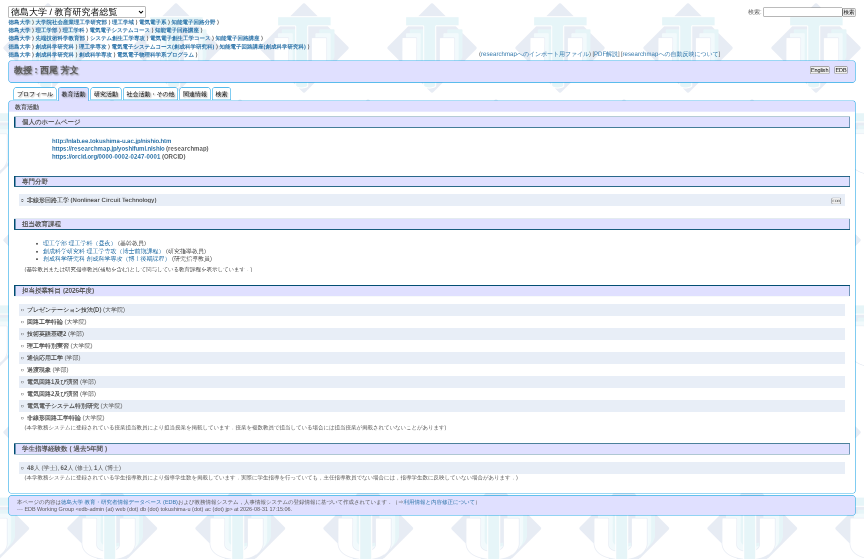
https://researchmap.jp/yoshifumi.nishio (108, 148)
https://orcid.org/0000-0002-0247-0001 (106, 156)
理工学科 (73, 30)
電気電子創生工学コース (180, 38)
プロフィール (35, 94)
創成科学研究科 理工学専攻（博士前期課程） (103, 251)
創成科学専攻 (95, 55)
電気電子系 (152, 22)
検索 (222, 94)
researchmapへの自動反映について (670, 54)
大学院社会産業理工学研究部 (71, 22)
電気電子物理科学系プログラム (155, 55)
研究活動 (106, 94)
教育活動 (74, 94)
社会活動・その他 (150, 94)
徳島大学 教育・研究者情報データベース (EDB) (119, 502)
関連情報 (195, 94)
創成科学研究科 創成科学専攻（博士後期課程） (106, 258)
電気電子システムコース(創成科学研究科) (163, 47)
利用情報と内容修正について (439, 502)
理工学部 (47, 30)
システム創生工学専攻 (117, 38)
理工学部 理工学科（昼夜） (79, 243)
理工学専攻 (92, 47)
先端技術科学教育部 (60, 38)
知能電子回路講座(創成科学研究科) (263, 47)
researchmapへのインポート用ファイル (535, 54)
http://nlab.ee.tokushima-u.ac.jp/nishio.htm (112, 141)
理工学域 (123, 22)
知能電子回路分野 (194, 22)
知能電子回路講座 (177, 30)
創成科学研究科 (55, 47)
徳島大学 (19, 22)
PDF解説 (606, 54)
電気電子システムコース (120, 30)
